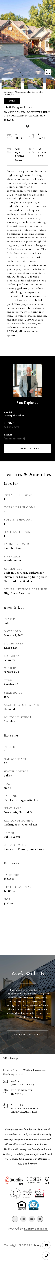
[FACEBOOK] (15, 1219)
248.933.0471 (11, 427)
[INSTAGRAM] (23, 1219)
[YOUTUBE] (40, 1219)
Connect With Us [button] (27, 1034)
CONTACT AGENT (27, 448)
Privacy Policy (41, 1245)
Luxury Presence (36, 1229)
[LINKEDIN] (32, 1219)
